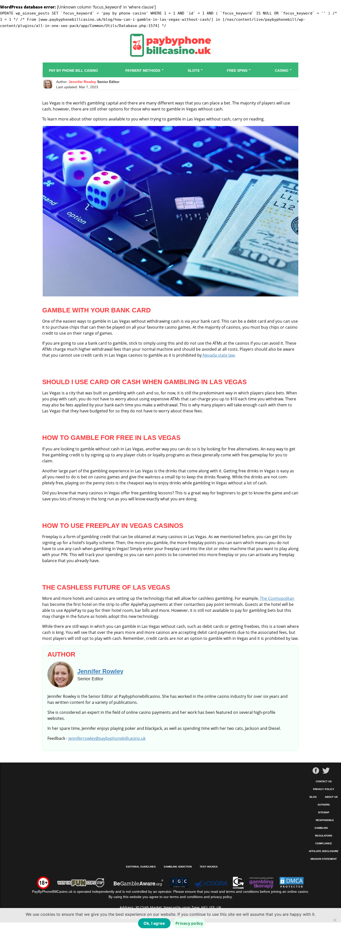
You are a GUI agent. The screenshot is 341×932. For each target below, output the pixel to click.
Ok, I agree (154, 923)
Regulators (323, 835)
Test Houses (209, 866)
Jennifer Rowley (82, 82)
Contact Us (324, 781)
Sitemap (323, 812)
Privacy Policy (323, 789)
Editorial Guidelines (141, 866)
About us (331, 797)
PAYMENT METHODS (142, 70)
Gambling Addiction (178, 866)
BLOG (313, 797)
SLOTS (193, 70)
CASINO (281, 70)
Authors (324, 804)
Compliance (323, 843)
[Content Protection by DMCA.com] (291, 882)
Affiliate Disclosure (324, 851)
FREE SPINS (237, 70)
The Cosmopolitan (277, 598)
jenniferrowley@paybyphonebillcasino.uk (107, 738)
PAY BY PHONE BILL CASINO (73, 70)
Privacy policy (189, 923)
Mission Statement (324, 859)
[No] (334, 920)
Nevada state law (218, 355)
